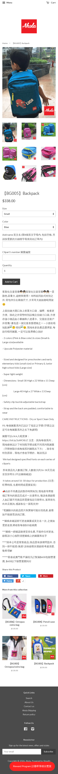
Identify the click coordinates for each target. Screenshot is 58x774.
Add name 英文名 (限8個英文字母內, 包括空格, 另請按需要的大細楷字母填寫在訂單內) (28, 236)
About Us (29, 702)
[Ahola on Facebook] (25, 729)
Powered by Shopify (41, 761)
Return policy (29, 714)
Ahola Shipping (29, 710)
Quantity (7, 265)
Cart (53, 2)
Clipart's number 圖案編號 (16, 252)
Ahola (28, 761)
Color (5, 221)
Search (29, 698)
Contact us (29, 706)
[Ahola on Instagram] (32, 729)
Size (4, 208)
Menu (9, 2)
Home (5, 43)
